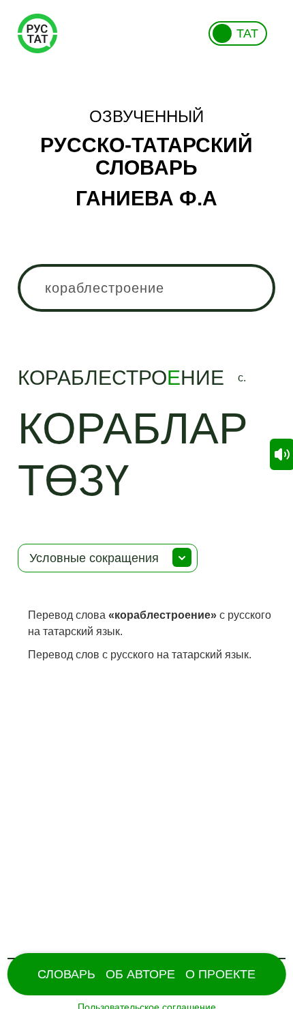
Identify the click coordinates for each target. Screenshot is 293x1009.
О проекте (220, 974)
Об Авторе (140, 974)
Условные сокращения (94, 558)
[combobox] (147, 288)
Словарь (66, 974)
